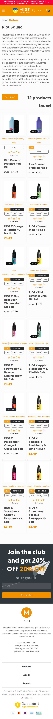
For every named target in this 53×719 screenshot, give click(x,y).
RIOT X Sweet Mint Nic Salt (37, 228)
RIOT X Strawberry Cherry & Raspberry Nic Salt (13, 515)
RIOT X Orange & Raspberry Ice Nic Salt (13, 230)
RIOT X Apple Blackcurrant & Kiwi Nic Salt (38, 369)
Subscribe (26, 595)
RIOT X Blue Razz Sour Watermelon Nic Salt (12, 302)
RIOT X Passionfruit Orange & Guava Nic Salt (13, 444)
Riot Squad (13, 20)
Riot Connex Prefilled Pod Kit (12, 164)
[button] (3, 10)
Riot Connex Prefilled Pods (38, 166)
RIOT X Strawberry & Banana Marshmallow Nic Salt (13, 372)
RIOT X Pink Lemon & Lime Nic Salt (38, 296)
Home (4, 20)
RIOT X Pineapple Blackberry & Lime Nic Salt (37, 444)
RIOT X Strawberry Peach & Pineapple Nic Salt (38, 515)
